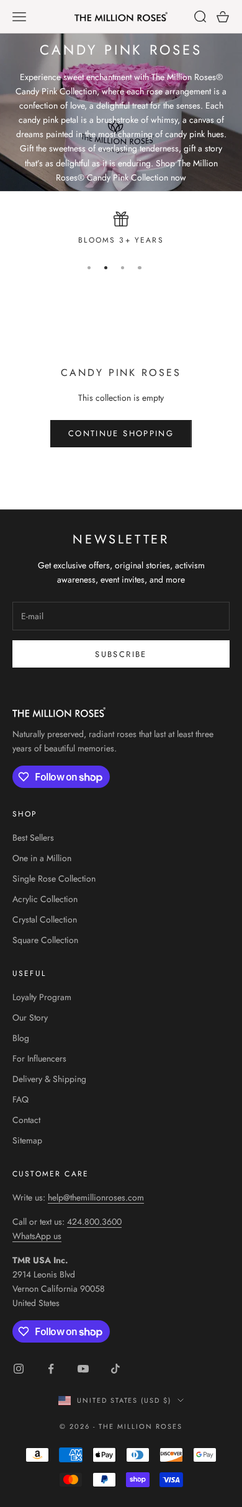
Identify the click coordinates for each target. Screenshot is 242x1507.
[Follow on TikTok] (115, 1368)
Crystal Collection (44, 919)
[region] (121, 229)
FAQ (20, 1099)
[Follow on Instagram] (18, 1368)
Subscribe (120, 654)
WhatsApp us (36, 1236)
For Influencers (39, 1058)
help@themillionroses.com (96, 1197)
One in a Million (41, 858)
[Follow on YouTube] (83, 1368)
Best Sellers (33, 837)
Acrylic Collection (45, 899)
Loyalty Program (41, 997)
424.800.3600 (94, 1221)
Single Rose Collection (54, 878)
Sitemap (27, 1140)
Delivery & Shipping (49, 1079)
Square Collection (45, 940)
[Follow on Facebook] (51, 1368)
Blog (20, 1038)
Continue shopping (121, 433)
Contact (26, 1120)
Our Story (30, 1017)
